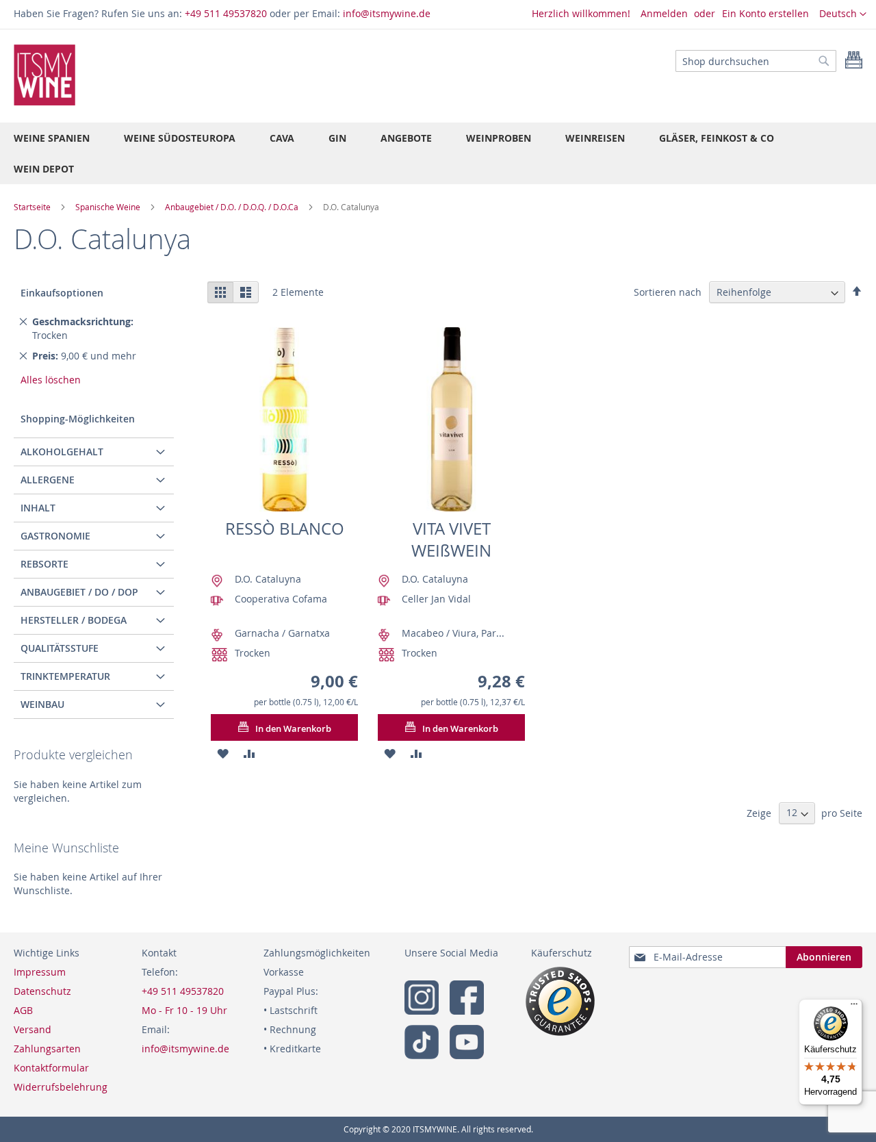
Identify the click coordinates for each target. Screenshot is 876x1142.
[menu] (438, 153)
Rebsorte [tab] (44, 563)
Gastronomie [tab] (55, 535)
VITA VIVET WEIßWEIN (451, 539)
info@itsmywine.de (386, 13)
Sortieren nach (667, 292)
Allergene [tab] (48, 479)
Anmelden (664, 13)
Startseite (33, 206)
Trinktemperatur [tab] (65, 676)
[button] (842, 14)
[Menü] (854, 1007)
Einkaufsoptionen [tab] (62, 292)
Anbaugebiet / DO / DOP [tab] (79, 591)
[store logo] (44, 75)
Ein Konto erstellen (765, 13)
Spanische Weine (108, 206)
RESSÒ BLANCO (284, 529)
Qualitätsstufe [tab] (60, 648)
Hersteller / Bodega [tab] (74, 619)
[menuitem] (51, 138)
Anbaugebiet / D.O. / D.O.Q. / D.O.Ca (232, 206)
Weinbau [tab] (42, 704)
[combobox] (755, 61)
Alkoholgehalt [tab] (62, 451)
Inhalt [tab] (38, 507)
